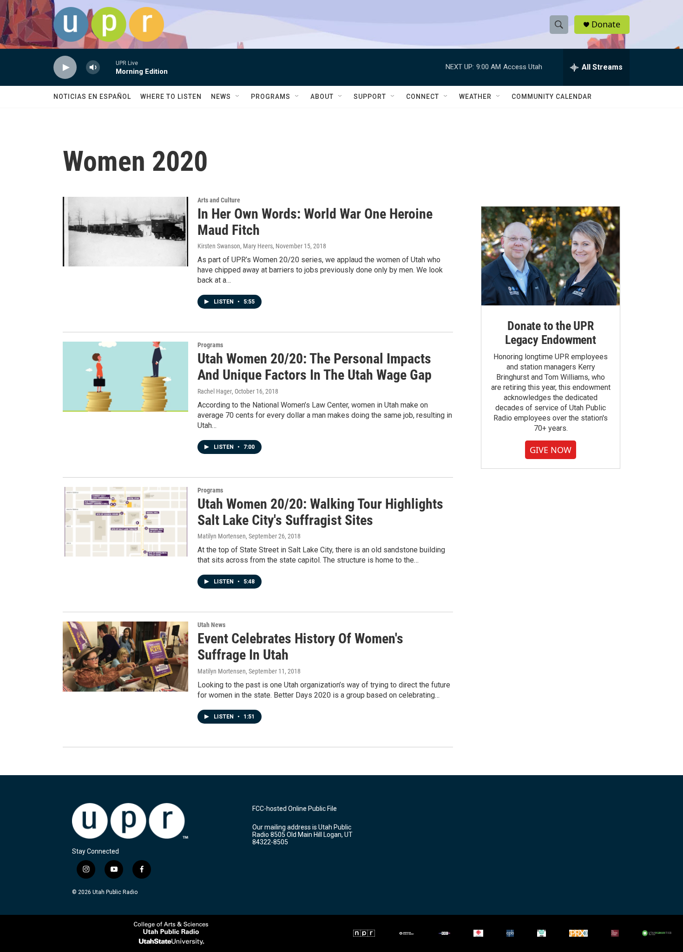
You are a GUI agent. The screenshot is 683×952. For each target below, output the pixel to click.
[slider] (107, 67)
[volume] (93, 67)
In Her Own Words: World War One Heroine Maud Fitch (315, 222)
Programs (270, 96)
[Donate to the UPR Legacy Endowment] (550, 256)
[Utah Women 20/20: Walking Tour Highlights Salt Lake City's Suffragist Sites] (125, 522)
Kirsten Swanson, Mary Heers (235, 246)
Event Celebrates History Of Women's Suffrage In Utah (300, 646)
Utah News (211, 624)
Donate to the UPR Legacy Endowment (550, 333)
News (221, 96)
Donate (605, 24)
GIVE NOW (550, 449)
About (322, 96)
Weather (475, 96)
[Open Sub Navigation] (238, 96)
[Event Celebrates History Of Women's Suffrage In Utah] (125, 656)
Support (370, 96)
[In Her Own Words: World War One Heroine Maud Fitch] (125, 231)
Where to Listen (171, 96)
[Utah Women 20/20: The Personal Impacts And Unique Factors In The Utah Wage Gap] (125, 376)
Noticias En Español (92, 96)
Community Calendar (552, 96)
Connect (422, 96)
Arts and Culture (218, 200)
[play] (65, 67)
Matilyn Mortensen (221, 536)
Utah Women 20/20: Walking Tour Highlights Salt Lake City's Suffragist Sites (320, 512)
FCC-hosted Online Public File (294, 808)
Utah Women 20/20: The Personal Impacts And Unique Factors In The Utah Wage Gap (314, 366)
